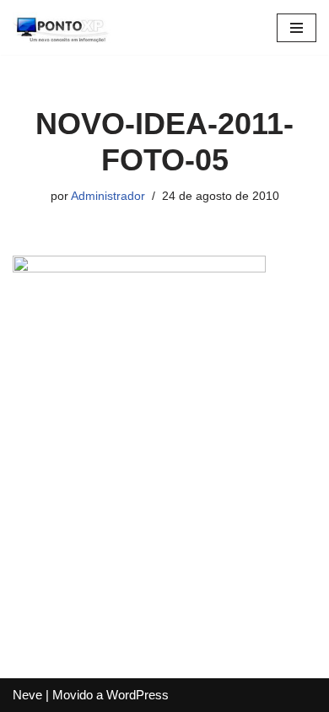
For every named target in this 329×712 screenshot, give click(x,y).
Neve (27, 695)
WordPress (137, 695)
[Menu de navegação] (296, 27)
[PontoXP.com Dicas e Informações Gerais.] (63, 27)
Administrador (108, 196)
